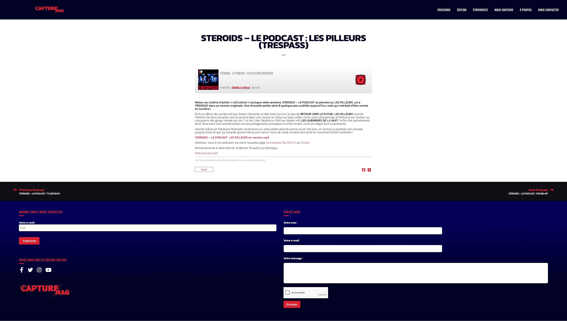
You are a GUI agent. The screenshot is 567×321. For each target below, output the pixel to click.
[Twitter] (30, 270)
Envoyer (291, 304)
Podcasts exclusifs (206, 153)
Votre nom (291, 222)
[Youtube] (48, 270)
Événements (480, 10)
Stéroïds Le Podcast (241, 87)
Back (204, 169)
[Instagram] (39, 270)
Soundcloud (273, 142)
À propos (526, 10)
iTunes (305, 142)
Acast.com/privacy (208, 160)
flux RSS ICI (289, 142)
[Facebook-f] (21, 270)
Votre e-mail (27, 222)
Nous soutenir (504, 10)
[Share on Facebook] (363, 170)
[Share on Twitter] (369, 170)
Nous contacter (548, 10)
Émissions (444, 10)
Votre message (294, 258)
